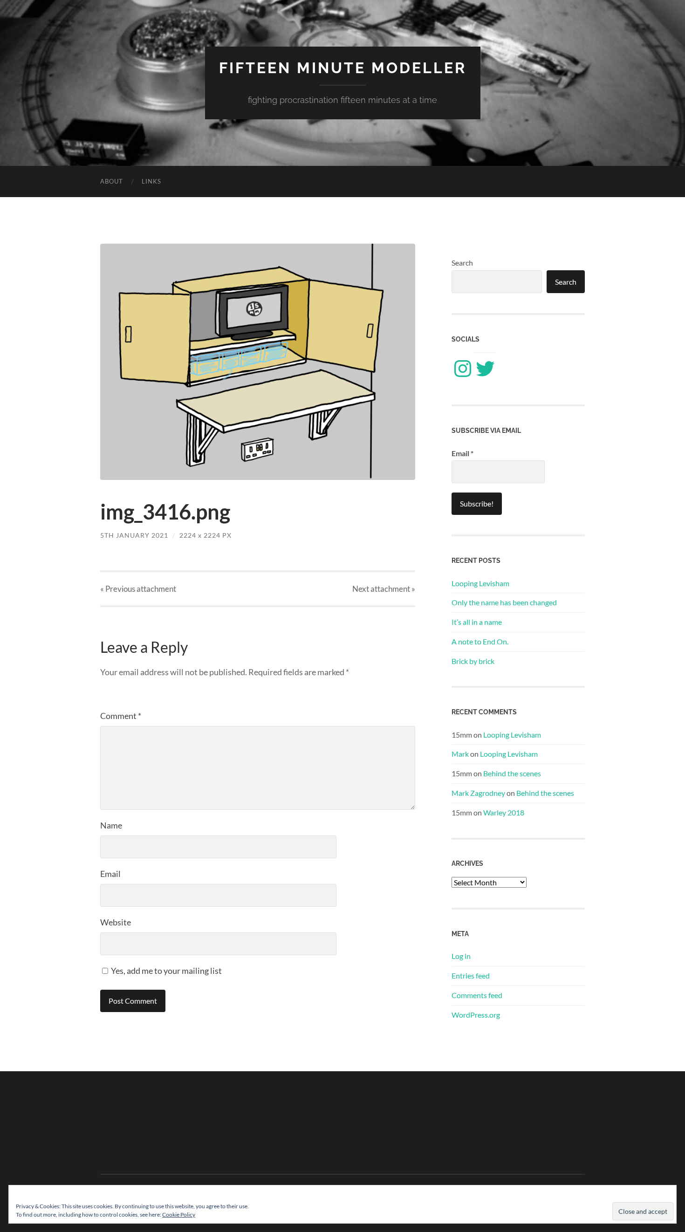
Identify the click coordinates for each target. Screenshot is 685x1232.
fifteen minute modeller (342, 67)
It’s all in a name (477, 621)
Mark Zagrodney (478, 792)
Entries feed (471, 975)
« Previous (138, 589)
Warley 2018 (503, 812)
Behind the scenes (512, 773)
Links (151, 181)
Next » (383, 589)
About (111, 181)
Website (115, 922)
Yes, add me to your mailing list (166, 970)
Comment (120, 716)
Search (462, 262)
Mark (460, 753)
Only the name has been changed (504, 602)
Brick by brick (473, 661)
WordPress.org (476, 1014)
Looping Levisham (480, 583)
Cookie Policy (178, 1214)
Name (111, 825)
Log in (461, 955)
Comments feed (477, 995)
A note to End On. (480, 641)
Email (110, 874)
